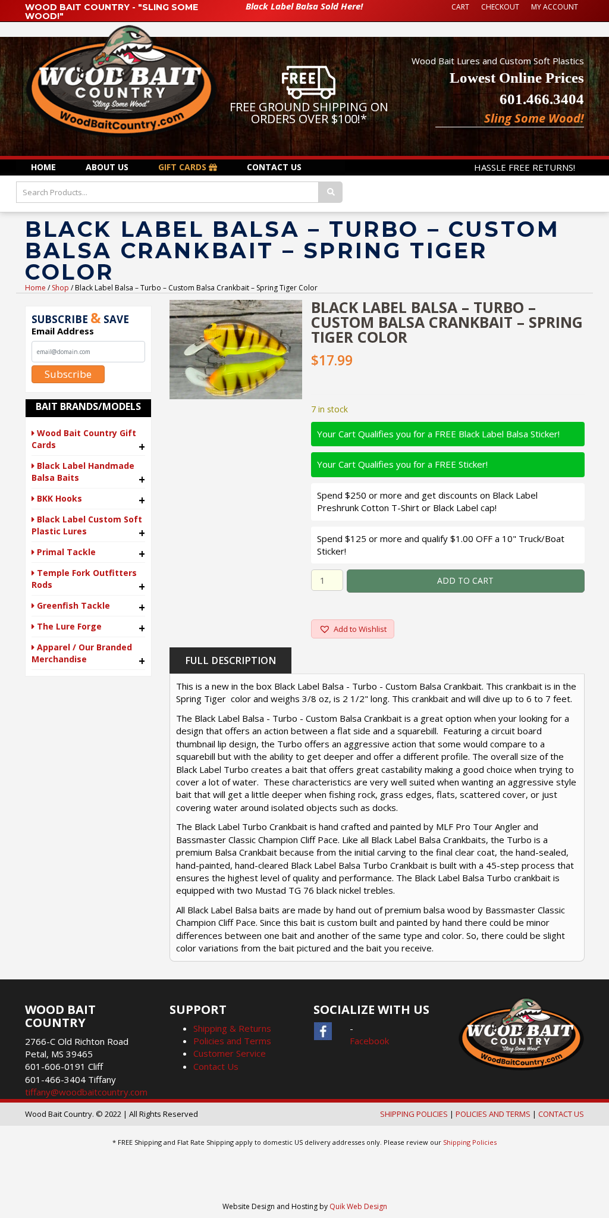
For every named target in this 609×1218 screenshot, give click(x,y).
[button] (352, 628)
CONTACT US (561, 1114)
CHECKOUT (500, 7)
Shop (60, 288)
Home (35, 288)
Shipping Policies (470, 1142)
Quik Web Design (358, 1206)
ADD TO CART (465, 580)
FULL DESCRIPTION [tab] (230, 660)
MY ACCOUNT (554, 7)
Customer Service (229, 1053)
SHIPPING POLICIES (414, 1114)
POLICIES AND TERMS (493, 1114)
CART (460, 7)
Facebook (369, 1041)
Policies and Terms (232, 1041)
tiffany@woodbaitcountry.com (86, 1092)
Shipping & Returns (232, 1028)
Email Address (63, 331)
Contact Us (215, 1066)
